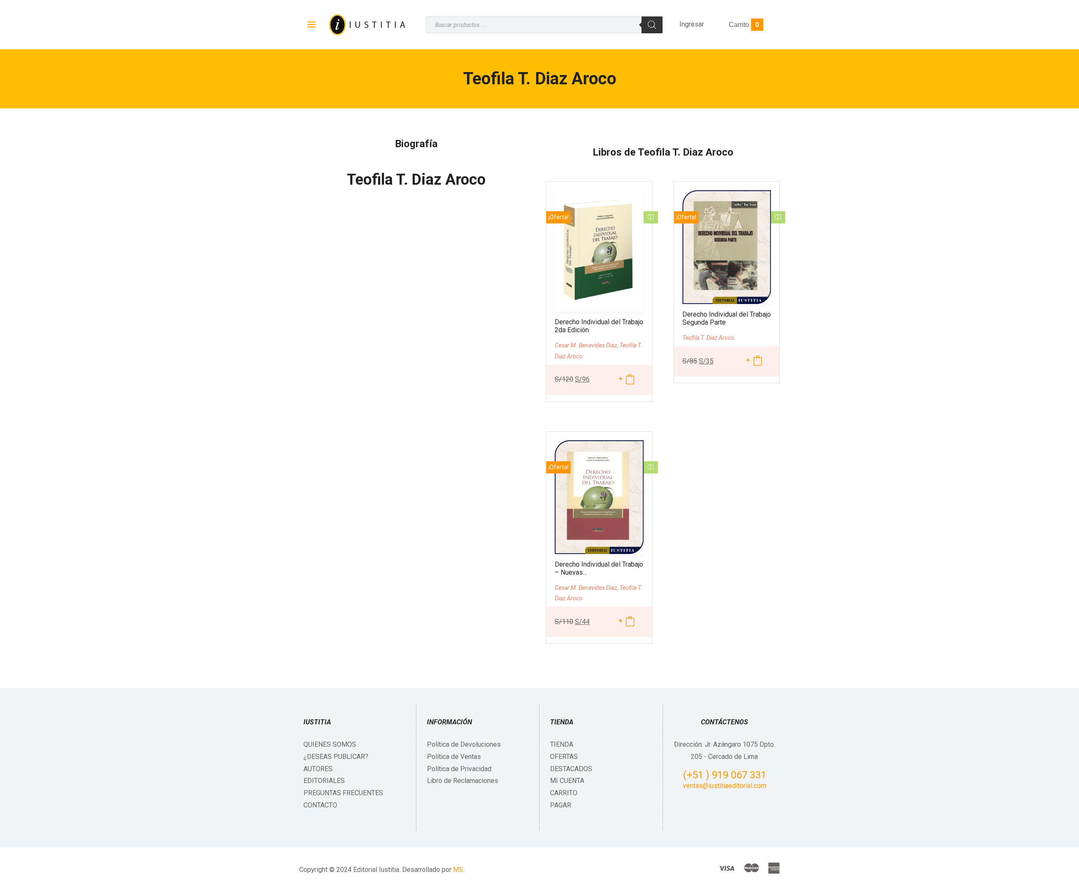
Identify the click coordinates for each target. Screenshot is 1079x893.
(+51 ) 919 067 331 (724, 775)
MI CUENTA (567, 781)
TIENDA (561, 744)
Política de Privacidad (459, 769)
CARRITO (563, 793)
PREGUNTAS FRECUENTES (343, 793)
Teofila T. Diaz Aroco (416, 179)
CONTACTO (320, 805)
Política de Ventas (454, 757)
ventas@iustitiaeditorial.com (724, 786)
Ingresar (691, 24)
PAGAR (560, 805)
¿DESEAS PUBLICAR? (335, 757)
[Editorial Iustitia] (366, 25)
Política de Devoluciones (464, 744)
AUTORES (318, 769)
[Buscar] (652, 24)
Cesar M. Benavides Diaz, (587, 345)
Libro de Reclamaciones (462, 781)
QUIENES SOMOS (329, 744)
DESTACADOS (571, 769)
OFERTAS (564, 757)
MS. (458, 870)
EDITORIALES (324, 781)
